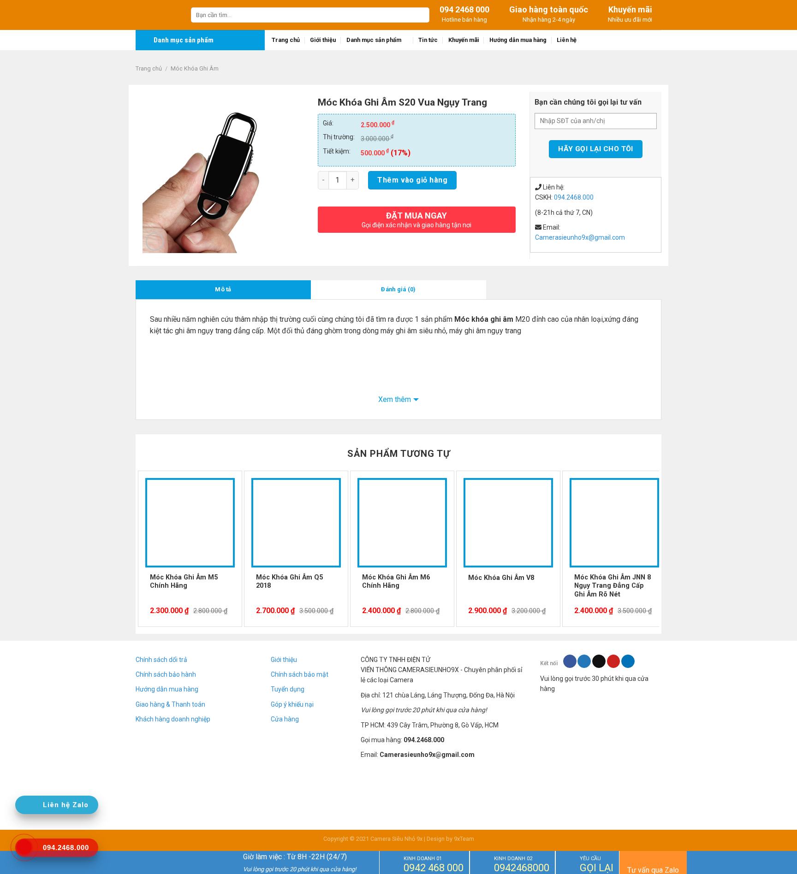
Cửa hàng (285, 719)
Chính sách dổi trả (161, 659)
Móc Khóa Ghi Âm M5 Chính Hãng (184, 581)
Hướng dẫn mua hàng (518, 39)
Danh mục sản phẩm (373, 39)
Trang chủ (286, 39)
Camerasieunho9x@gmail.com (580, 237)
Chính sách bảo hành (166, 674)
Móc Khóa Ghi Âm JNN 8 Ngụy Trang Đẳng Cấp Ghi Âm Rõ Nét (612, 585)
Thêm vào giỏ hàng (412, 180)
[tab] (223, 289)
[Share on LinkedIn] (628, 661)
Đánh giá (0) (398, 289)
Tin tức (428, 39)
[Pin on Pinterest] (613, 661)
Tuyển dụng (287, 689)
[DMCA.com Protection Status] (600, 732)
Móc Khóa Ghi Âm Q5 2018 (289, 581)
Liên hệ (567, 39)
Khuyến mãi (463, 39)
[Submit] (420, 15)
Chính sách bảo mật (299, 674)
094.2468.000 (574, 197)
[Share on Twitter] (584, 661)
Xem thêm (394, 399)
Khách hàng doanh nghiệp (173, 719)
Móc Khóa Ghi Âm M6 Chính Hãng (396, 581)
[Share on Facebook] (570, 661)
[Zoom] (155, 242)
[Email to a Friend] (599, 661)
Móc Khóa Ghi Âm (195, 68)
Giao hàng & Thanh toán (170, 704)
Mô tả (223, 289)
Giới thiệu (323, 39)
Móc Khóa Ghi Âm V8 (501, 578)
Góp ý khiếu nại (292, 704)
